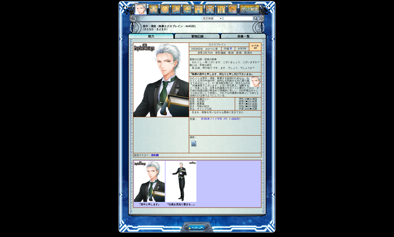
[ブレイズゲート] (199, 13)
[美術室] (187, 13)
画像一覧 (243, 36)
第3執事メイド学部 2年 (214, 118)
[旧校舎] (232, 13)
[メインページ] (153, 13)
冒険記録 (197, 36)
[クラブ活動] (221, 13)
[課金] (165, 13)
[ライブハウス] (210, 13)
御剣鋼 (155, 155)
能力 (151, 36)
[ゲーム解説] (249, 13)
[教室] (176, 13)
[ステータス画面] (140, 13)
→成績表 (234, 118)
